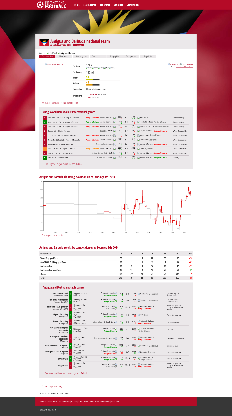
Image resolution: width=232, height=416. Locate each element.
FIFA (89, 98)
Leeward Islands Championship (173, 294)
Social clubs (115, 401)
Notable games (81, 56)
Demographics (131, 56)
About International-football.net (50, 401)
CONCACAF (53, 53)
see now (79, 45)
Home (76, 4)
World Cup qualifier (180, 131)
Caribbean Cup (178, 118)
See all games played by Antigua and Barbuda (63, 164)
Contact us (66, 401)
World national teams (91, 401)
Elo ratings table (76, 401)
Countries (118, 4)
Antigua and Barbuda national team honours (60, 102)
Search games (90, 4)
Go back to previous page (52, 386)
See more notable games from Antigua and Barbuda (66, 373)
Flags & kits (148, 56)
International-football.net (47, 409)
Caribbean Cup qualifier (175, 338)
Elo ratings (105, 4)
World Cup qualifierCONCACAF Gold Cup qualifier (175, 307)
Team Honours (97, 56)
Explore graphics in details (52, 235)
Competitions (133, 4)
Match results (64, 56)
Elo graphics (114, 56)
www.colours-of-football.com (184, 67)
